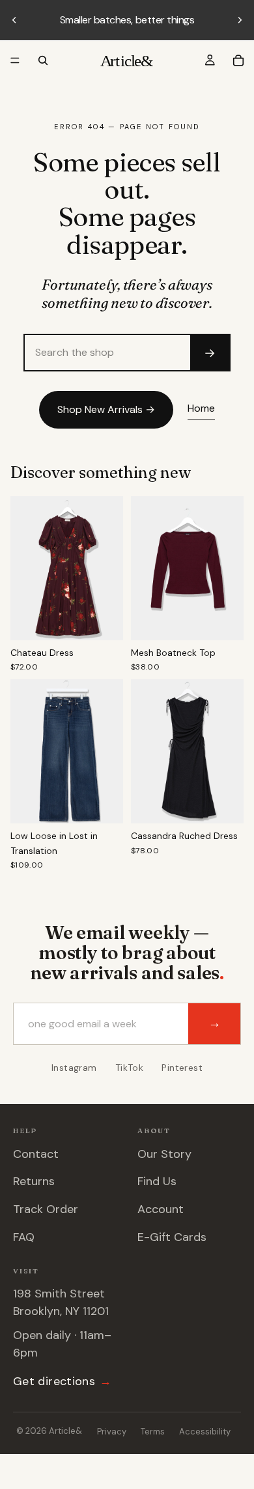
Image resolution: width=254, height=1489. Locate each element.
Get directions (62, 1381)
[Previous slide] (14, 20)
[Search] (43, 60)
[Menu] (15, 60)
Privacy (111, 1431)
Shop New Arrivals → (106, 409)
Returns (34, 1181)
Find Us (156, 1181)
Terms (153, 1431)
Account (160, 1209)
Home (201, 408)
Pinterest (182, 1067)
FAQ (24, 1237)
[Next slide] (239, 20)
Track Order (45, 1209)
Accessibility (205, 1431)
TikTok (129, 1067)
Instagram (74, 1067)
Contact (36, 1154)
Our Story (164, 1154)
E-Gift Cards (171, 1237)
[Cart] (238, 60)
